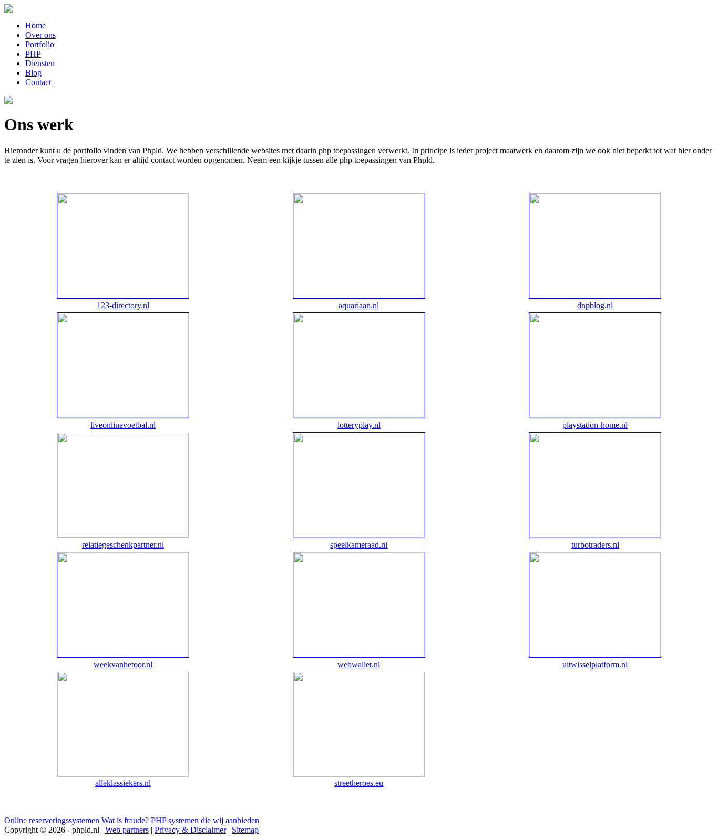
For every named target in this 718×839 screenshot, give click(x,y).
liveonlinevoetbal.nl (123, 425)
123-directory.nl (123, 305)
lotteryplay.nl (359, 425)
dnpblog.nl (595, 305)
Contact (38, 82)
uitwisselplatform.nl (595, 664)
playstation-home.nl (595, 425)
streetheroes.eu (358, 783)
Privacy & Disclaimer (190, 829)
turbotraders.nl (595, 544)
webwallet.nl (358, 664)
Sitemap (245, 829)
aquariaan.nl (359, 305)
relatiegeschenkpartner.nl (123, 544)
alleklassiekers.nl (123, 783)
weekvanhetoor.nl (123, 664)
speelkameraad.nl (358, 544)
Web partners (127, 829)
